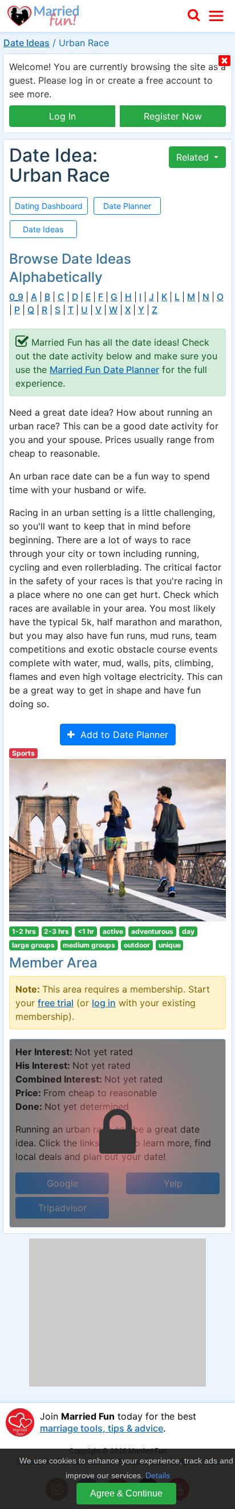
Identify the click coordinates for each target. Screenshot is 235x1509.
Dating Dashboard (49, 206)
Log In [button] (62, 116)
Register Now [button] (173, 116)
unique (170, 945)
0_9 (16, 297)
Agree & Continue (126, 1493)
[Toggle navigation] (216, 16)
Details (157, 1475)
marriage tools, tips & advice (101, 1428)
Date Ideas (26, 42)
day (188, 931)
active (113, 931)
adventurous (152, 931)
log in (104, 1002)
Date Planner (127, 206)
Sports (23, 753)
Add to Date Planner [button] (121, 734)
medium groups (89, 945)
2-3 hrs (56, 931)
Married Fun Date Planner (104, 369)
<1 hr (86, 931)
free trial (56, 1002)
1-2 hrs (24, 931)
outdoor (137, 945)
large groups (33, 945)
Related (194, 157)
